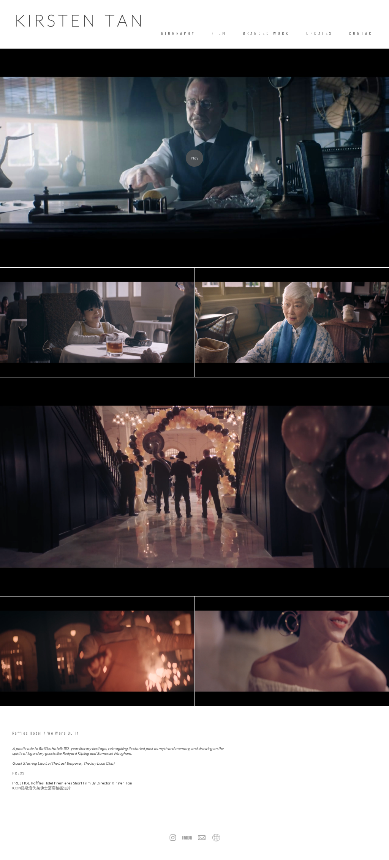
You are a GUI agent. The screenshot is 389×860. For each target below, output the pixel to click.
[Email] (202, 838)
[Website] (216, 838)
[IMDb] (187, 838)
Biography (178, 33)
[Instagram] (173, 838)
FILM (219, 33)
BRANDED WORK (266, 33)
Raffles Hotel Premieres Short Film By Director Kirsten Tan (81, 783)
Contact (363, 33)
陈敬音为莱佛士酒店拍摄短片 (46, 788)
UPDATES (319, 33)
